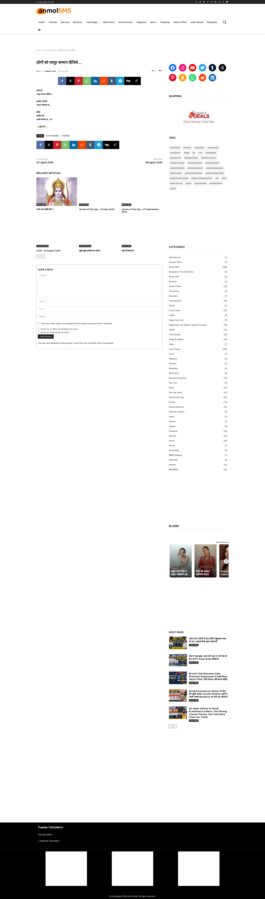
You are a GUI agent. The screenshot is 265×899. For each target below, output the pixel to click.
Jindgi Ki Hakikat (176, 339)
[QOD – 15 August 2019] (56, 233)
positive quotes (175, 173)
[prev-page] (38, 256)
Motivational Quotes (208, 158)
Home (38, 50)
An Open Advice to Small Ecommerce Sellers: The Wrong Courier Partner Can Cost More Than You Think (208, 712)
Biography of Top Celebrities (181, 272)
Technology (174, 450)
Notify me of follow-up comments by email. (59, 329)
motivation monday (177, 163)
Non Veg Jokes (175, 392)
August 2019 (199, 148)
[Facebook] (196, 2)
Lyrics (171, 354)
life (194, 153)
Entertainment (175, 301)
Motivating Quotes (191, 158)
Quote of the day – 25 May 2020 (96, 209)
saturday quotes (216, 183)
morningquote (211, 153)
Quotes (188, 183)
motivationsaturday (195, 163)
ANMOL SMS (50, 71)
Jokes (171, 344)
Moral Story (174, 373)
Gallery (172, 315)
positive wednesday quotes (202, 178)
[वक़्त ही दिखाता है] (142, 233)
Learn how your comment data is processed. (94, 343)
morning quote (175, 158)
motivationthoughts (177, 168)
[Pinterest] (207, 2)
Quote (224, 178)
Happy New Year (176, 320)
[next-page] (42, 256)
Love (200, 153)
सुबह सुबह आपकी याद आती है (89, 250)
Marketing (173, 368)
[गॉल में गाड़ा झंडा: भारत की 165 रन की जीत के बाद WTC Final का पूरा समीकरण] (178, 660)
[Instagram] (200, 2)
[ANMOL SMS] (39, 71)
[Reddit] (211, 2)
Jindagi (186, 153)
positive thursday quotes (179, 178)
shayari (173, 188)
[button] (224, 22)
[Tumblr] (215, 2)
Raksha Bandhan (176, 407)
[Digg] (128, 81)
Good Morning (49, 50)
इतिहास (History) (175, 455)
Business (173, 281)
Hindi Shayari (175, 334)
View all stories (222, 542)
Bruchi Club (174, 276)
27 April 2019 (44, 162)
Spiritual (172, 436)
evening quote (213, 148)
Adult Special (174, 257)
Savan (171, 416)
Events (172, 305)
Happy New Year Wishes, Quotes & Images (188, 325)
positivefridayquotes (195, 168)
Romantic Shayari (176, 412)
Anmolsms (187, 148)
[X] (219, 2)
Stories (172, 445)
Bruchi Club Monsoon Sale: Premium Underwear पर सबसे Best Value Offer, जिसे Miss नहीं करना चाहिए (208, 676)
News (171, 387)
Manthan (173, 363)
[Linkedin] (204, 2)
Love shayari (174, 349)
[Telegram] (120, 81)
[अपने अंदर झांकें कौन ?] (56, 191)
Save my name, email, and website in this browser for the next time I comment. (76, 323)
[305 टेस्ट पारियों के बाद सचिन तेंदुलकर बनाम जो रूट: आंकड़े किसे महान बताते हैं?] (178, 643)
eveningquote (175, 153)
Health (172, 330)
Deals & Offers (175, 286)
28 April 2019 (153, 162)
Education (173, 296)
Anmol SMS (41, 205)
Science (172, 421)
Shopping (173, 431)
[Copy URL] (136, 81)
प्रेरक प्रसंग (173, 460)
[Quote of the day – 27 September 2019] (142, 191)
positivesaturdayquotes (193, 173)
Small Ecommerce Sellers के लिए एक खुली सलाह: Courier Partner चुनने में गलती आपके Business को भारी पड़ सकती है (208, 694)
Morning (66, 136)
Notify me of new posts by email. (55, 332)
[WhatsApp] (223, 2)
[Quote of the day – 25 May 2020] (99, 191)
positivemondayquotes (214, 168)
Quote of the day (176, 183)
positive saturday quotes (215, 173)
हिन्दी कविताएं (173, 470)
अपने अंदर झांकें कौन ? (45, 209)
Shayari (172, 426)
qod (217, 178)
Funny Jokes (174, 310)
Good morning (52, 136)
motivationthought (212, 163)
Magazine (173, 359)
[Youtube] (227, 2)
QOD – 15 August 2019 (48, 250)
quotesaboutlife (200, 183)
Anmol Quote (175, 148)
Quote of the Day (176, 397)
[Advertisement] (161, 11)
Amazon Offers (175, 262)
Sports (172, 441)
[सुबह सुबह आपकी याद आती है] (99, 233)
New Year (173, 383)
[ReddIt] (103, 81)
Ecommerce (174, 291)
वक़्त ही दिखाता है (128, 250)
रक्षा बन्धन (172, 465)
